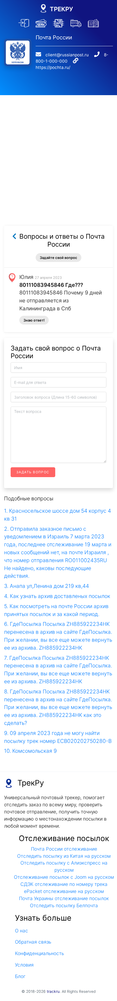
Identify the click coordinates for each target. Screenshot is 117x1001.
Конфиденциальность (39, 953)
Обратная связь (33, 942)
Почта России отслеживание (64, 849)
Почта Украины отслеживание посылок (64, 898)
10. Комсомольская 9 (30, 751)
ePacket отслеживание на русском (64, 891)
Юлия (26, 277)
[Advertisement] (58, 154)
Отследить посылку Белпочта (64, 905)
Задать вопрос (33, 472)
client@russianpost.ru (67, 54)
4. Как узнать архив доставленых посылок (57, 596)
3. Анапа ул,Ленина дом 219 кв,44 (46, 586)
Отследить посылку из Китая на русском (64, 856)
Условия (24, 965)
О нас (21, 930)
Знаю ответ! (34, 320)
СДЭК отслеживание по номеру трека (63, 884)
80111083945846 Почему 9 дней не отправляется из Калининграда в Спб (60, 300)
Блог (20, 976)
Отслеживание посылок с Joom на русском (64, 877)
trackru (53, 991)
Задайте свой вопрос (58, 257)
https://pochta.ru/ (53, 67)
